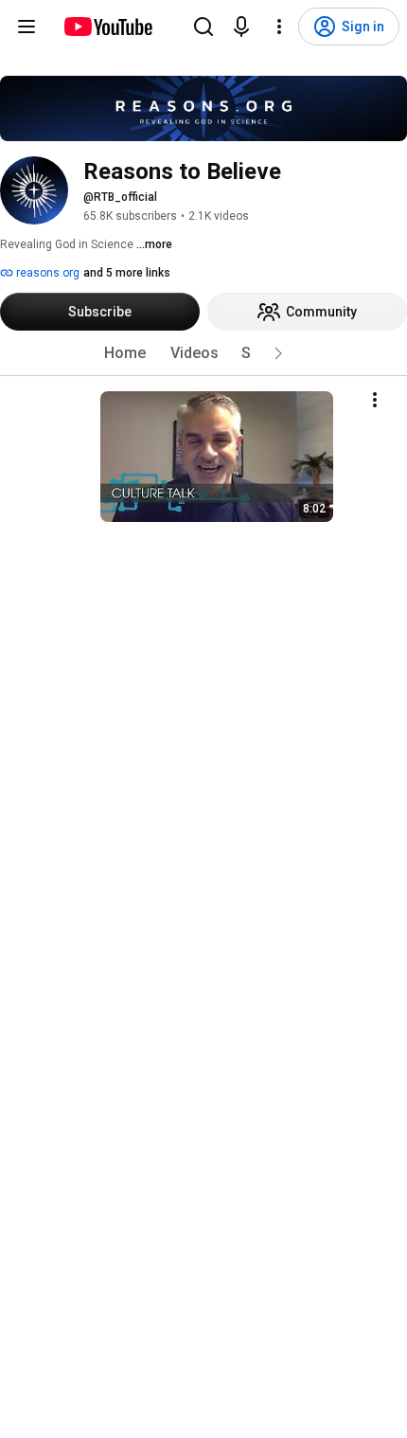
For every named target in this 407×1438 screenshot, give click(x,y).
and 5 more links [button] (126, 272)
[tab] (125, 353)
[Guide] (26, 26)
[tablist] (203, 353)
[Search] (203, 26)
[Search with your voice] (241, 26)
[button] (278, 353)
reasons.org (46, 272)
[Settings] (279, 26)
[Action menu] (375, 400)
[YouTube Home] (107, 26)
